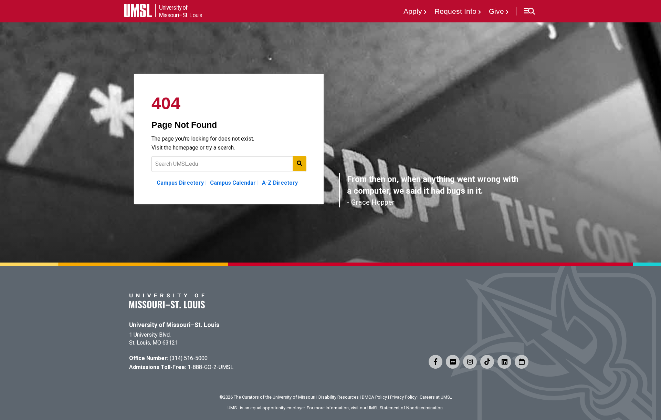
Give (496, 11)
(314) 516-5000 (189, 358)
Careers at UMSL (436, 397)
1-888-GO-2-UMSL (210, 367)
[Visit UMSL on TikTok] (487, 362)
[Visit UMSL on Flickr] (453, 362)
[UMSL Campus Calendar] (521, 362)
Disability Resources (338, 397)
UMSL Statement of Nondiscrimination (405, 407)
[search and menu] (299, 163)
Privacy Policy (403, 397)
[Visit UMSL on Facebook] (435, 362)
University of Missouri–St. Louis (174, 324)
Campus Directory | (182, 183)
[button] (529, 11)
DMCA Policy (374, 397)
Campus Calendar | (234, 183)
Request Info (455, 11)
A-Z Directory (280, 183)
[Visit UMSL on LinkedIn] (504, 362)
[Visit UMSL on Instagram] (470, 362)
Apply (412, 11)
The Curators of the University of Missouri (274, 397)
